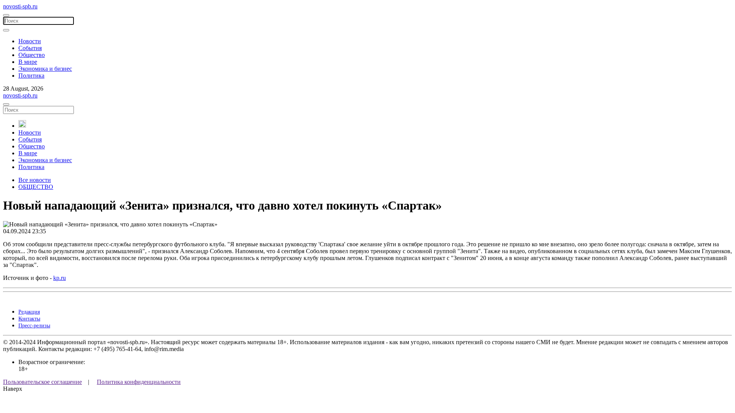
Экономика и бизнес (45, 68)
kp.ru (59, 278)
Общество (31, 55)
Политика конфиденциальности (139, 382)
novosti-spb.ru (20, 6)
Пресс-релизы (34, 325)
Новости (29, 41)
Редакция (29, 312)
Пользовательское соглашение (42, 382)
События (30, 48)
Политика (31, 75)
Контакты (29, 319)
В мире (27, 62)
